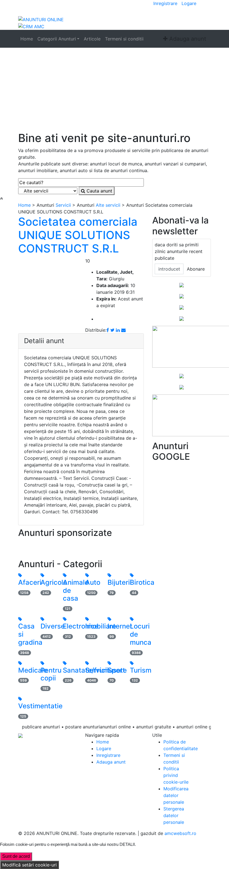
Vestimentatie (40, 706)
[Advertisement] (114, 89)
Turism (140, 670)
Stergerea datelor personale (173, 815)
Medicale (32, 670)
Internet (120, 626)
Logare (189, 3)
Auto (92, 582)
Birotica (142, 582)
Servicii (63, 205)
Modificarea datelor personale (176, 795)
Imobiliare (100, 626)
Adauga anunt (187, 38)
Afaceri (29, 582)
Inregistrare (165, 3)
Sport (116, 670)
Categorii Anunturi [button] (56, 39)
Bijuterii (120, 582)
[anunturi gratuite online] (41, 19)
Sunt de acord (16, 856)
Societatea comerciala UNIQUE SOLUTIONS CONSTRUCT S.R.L (77, 235)
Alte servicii (108, 205)
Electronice (81, 626)
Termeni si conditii (124, 39)
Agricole (53, 582)
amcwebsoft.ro (180, 833)
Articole (92, 39)
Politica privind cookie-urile (176, 775)
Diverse (52, 626)
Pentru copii (50, 674)
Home (26, 39)
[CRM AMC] (31, 26)
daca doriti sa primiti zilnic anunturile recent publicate (178, 251)
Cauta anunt (98, 191)
